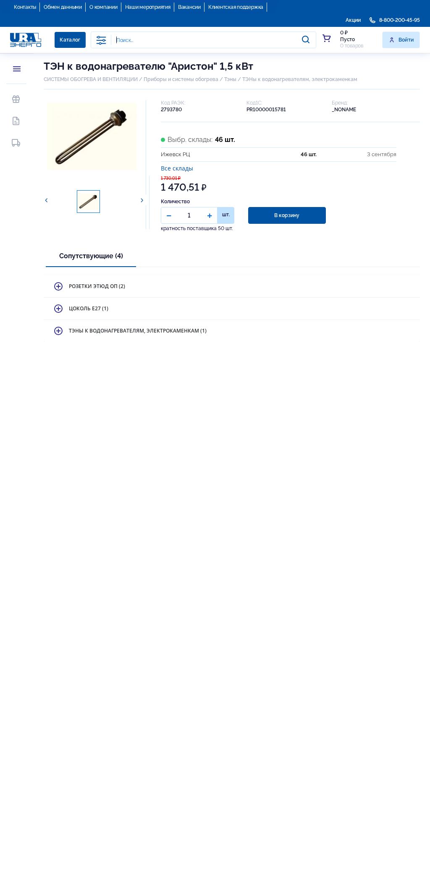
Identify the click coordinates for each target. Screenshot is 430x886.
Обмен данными (63, 7)
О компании (103, 7)
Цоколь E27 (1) (88, 308)
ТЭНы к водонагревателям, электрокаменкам (299, 79)
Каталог (70, 40)
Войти (406, 40)
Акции (353, 20)
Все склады (177, 168)
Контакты (25, 7)
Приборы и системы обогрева (181, 79)
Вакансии (189, 7)
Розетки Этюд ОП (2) (97, 286)
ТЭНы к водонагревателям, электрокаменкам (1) (138, 330)
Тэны (230, 79)
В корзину (286, 215)
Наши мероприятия (147, 7)
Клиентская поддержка (235, 7)
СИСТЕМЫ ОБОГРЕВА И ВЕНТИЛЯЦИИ (91, 79)
